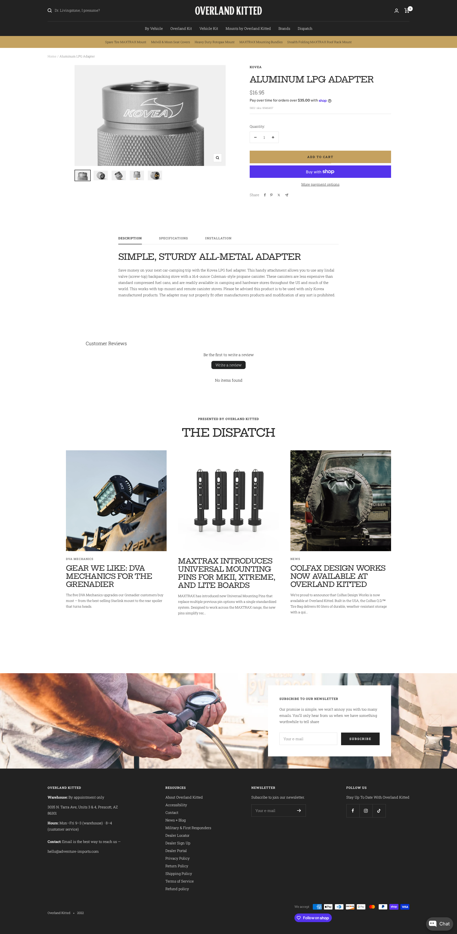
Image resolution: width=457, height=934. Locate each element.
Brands (284, 28)
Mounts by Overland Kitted (248, 28)
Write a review (228, 364)
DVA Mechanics (79, 559)
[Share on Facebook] (265, 195)
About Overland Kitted (184, 797)
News (295, 559)
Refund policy (177, 888)
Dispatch (305, 28)
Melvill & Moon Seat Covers (170, 42)
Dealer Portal (176, 850)
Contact (171, 812)
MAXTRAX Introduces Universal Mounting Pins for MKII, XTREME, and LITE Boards (226, 573)
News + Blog (175, 820)
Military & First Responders (188, 827)
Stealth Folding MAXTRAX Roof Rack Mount (319, 42)
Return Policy (176, 865)
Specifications (173, 238)
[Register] (299, 810)
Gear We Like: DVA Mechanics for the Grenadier (109, 576)
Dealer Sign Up (177, 843)
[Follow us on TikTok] (379, 810)
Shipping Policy (178, 873)
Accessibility (176, 804)
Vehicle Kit (208, 28)
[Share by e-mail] (286, 195)
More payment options (320, 184)
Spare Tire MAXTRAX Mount (125, 42)
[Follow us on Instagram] (366, 810)
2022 (80, 913)
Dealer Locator (177, 835)
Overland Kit (181, 28)
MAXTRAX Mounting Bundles (261, 42)
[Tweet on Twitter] (279, 195)
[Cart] (406, 10)
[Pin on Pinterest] (271, 195)
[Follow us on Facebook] (352, 810)
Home (52, 56)
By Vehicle (154, 28)
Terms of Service (179, 881)
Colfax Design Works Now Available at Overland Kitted (338, 576)
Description (130, 238)
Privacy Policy (177, 858)
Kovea (256, 67)
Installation (218, 238)
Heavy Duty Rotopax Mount (215, 42)
